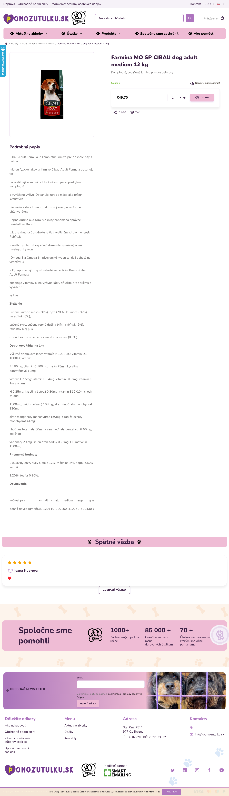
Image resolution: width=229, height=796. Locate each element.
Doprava (9, 4)
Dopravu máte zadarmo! (207, 83)
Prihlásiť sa (87, 703)
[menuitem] (31, 33)
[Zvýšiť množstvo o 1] (184, 98)
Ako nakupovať (15, 725)
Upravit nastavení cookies (17, 750)
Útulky (68, 732)
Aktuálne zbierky (75, 725)
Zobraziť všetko (114, 590)
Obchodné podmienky (33, 4)
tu (159, 791)
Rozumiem (171, 791)
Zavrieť (165, 117)
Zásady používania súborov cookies (17, 740)
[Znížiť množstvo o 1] (180, 98)
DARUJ (205, 97)
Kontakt (195, 4)
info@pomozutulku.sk (209, 734)
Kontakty (70, 738)
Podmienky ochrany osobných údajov (76, 4)
